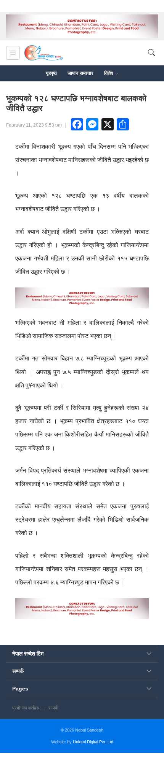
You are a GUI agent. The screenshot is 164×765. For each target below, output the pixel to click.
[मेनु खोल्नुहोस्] (13, 53)
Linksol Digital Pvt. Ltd (93, 742)
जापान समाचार (80, 73)
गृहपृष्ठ (51, 73)
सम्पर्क (53, 708)
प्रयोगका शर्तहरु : (26, 708)
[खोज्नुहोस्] (151, 53)
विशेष (109, 73)
